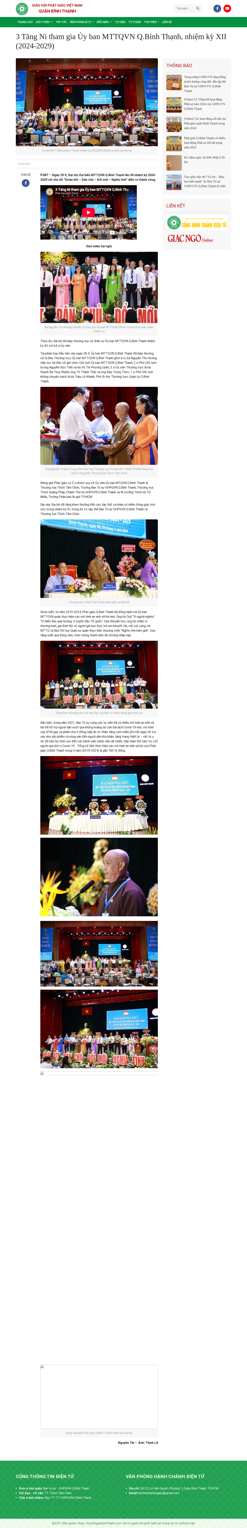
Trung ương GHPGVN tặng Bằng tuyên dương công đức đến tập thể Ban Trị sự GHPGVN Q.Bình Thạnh (205, 84)
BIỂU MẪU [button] (103, 22)
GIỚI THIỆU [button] (43, 22)
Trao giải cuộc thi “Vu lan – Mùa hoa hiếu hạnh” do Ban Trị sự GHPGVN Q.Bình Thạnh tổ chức (205, 181)
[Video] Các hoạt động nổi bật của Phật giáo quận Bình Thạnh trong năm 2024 (205, 123)
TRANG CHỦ (25, 22)
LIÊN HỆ (167, 22)
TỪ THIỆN (134, 22)
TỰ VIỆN (120, 22)
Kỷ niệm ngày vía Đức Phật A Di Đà (204, 160)
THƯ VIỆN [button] (150, 22)
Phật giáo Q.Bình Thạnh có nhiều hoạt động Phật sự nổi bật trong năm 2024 (204, 142)
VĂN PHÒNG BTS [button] (80, 22)
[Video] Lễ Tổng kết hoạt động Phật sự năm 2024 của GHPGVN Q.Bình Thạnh (204, 104)
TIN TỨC (61, 22)
